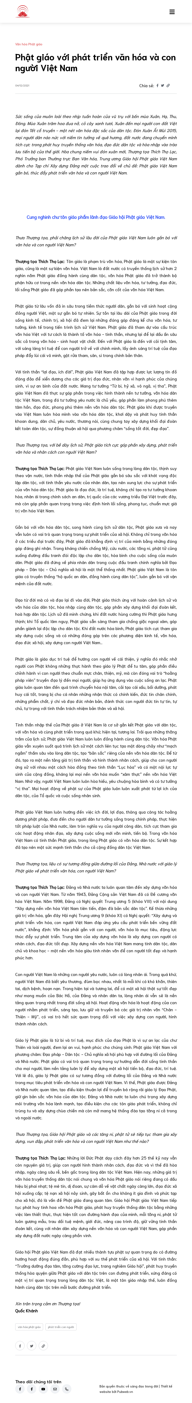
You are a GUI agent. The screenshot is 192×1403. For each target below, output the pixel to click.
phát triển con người (61, 1327)
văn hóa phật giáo (29, 1327)
